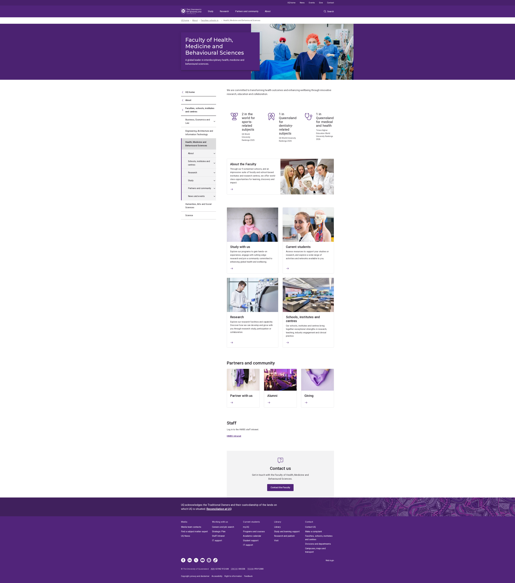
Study (210, 11)
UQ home (292, 3)
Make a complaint (313, 531)
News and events (196, 196)
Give (321, 3)
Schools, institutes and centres (199, 163)
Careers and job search (223, 527)
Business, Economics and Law (197, 121)
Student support (250, 540)
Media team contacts (191, 527)
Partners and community (246, 11)
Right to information (233, 576)
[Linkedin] (189, 560)
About (268, 11)
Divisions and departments (318, 544)
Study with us (240, 247)
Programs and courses (254, 531)
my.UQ (246, 527)
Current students (298, 247)
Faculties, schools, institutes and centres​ (210, 20)
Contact (330, 3)
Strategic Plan (218, 531)
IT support (217, 540)
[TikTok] (215, 560)
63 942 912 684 (222, 569)
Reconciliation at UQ (219, 509)
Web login (330, 560)
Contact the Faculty (280, 487)
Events (312, 3)
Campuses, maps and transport (315, 550)
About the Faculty (243, 164)
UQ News (185, 536)
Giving (308, 396)
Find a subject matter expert (194, 531)
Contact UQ (310, 527)
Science (189, 215)
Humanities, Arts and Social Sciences (198, 206)
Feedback (248, 576)
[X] (196, 560)
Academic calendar (252, 536)
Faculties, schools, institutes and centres (319, 538)
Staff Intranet (218, 536)
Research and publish (284, 536)
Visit (276, 540)
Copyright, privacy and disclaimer (195, 576)
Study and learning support (287, 531)
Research (224, 11)
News (302, 3)
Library (277, 527)
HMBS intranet (234, 436)
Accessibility (217, 576)
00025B (241, 569)
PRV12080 (259, 569)
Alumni (272, 396)
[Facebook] (183, 560)
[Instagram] (209, 560)
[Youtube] (202, 560)
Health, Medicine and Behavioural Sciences (241, 20)
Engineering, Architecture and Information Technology (199, 133)
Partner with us (241, 396)
